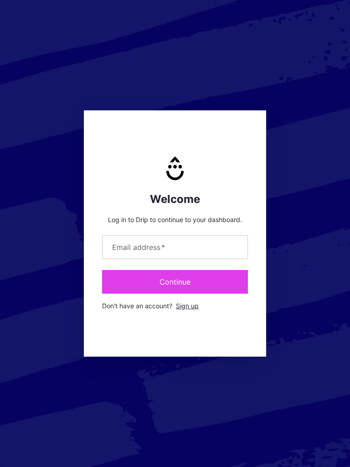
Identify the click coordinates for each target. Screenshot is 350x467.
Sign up (187, 306)
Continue (175, 281)
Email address (138, 247)
